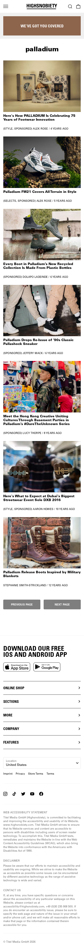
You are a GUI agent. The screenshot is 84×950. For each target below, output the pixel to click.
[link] (42, 95)
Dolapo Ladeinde (35, 276)
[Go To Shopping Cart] (78, 6)
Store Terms (35, 773)
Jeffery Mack (33, 353)
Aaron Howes (43, 509)
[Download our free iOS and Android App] (16, 666)
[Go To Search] (70, 6)
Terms (50, 773)
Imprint (7, 773)
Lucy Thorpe (32, 433)
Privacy (20, 773)
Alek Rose (40, 128)
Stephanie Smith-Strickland (24, 585)
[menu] (5, 6)
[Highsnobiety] (42, 6)
